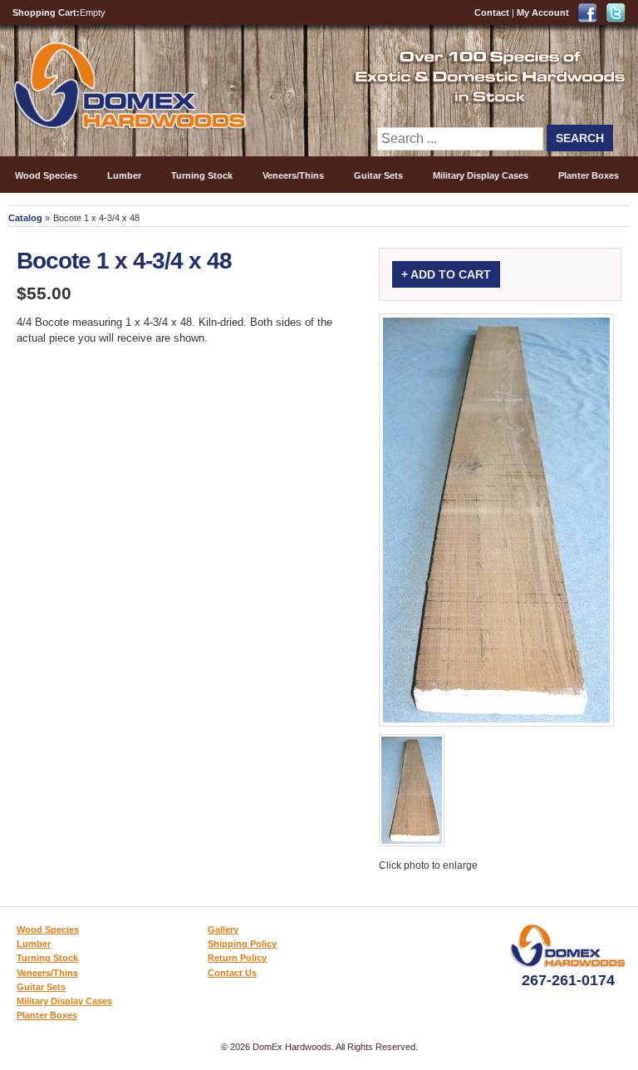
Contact (491, 12)
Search (580, 138)
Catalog (25, 218)
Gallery (223, 929)
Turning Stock (202, 175)
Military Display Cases (480, 175)
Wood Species (46, 175)
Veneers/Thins (293, 175)
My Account (543, 12)
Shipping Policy (242, 944)
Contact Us (232, 973)
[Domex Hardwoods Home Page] (129, 126)
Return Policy (237, 958)
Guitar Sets (378, 175)
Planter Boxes (588, 175)
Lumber (124, 175)
